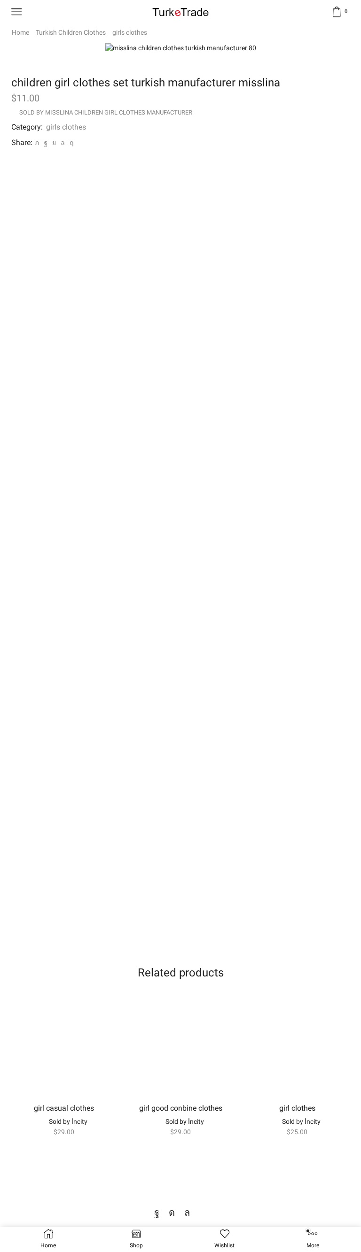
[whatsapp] (62, 142)
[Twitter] (36, 142)
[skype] (70, 142)
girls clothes (129, 32)
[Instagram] (172, 1212)
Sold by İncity (68, 1121)
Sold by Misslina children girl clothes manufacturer (105, 112)
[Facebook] (45, 142)
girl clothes (297, 1108)
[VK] (54, 142)
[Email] (203, 1212)
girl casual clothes (64, 1108)
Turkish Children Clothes (71, 32)
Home (20, 32)
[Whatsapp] (187, 1212)
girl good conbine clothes (180, 1108)
